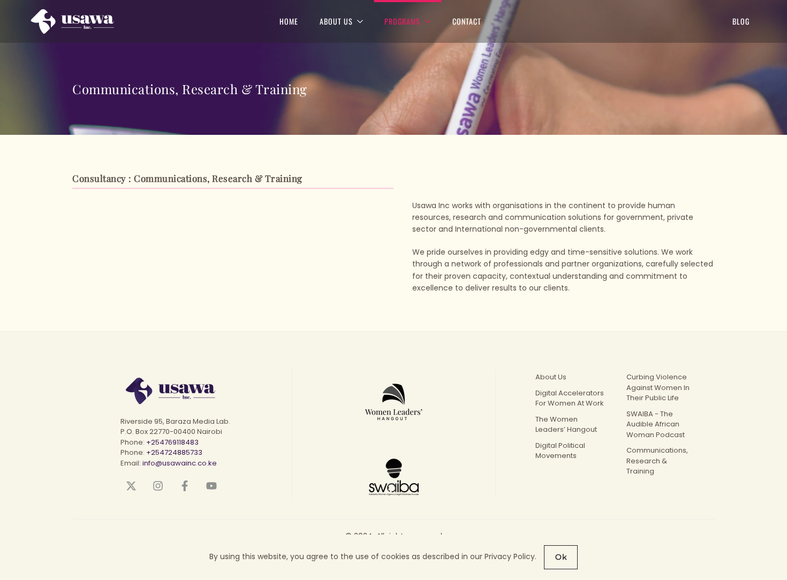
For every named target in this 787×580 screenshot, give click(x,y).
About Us (550, 377)
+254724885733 (174, 452)
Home (288, 21)
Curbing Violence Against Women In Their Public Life (658, 387)
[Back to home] (57, 21)
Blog (741, 21)
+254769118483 (172, 442)
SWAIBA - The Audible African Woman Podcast (655, 424)
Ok (560, 557)
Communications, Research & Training (657, 460)
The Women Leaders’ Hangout (566, 424)
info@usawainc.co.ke (179, 463)
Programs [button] (402, 21)
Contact (466, 21)
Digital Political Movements (560, 450)
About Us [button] (336, 21)
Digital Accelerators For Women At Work (569, 398)
